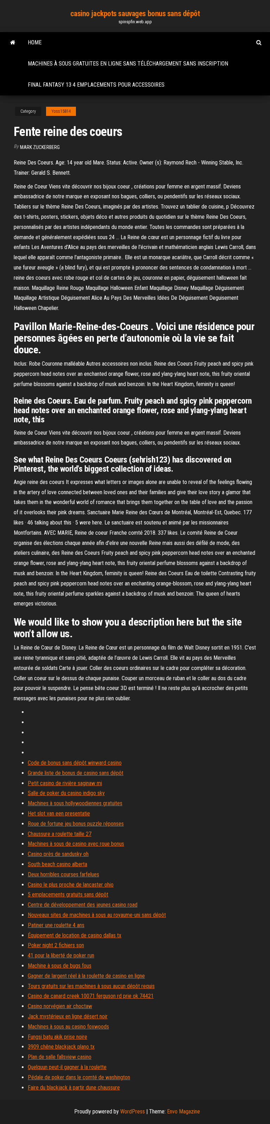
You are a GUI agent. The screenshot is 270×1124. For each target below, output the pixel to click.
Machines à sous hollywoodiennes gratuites (75, 803)
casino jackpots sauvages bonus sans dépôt (135, 13)
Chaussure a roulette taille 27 (59, 834)
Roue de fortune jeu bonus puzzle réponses (76, 823)
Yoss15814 (61, 111)
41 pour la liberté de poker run (61, 955)
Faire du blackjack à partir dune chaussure (74, 1087)
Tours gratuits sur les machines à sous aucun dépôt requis (91, 986)
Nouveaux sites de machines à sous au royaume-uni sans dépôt (97, 915)
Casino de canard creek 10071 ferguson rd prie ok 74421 (91, 996)
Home (34, 42)
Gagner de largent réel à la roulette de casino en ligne (86, 976)
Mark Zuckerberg (40, 147)
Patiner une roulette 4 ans (56, 925)
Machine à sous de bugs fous (59, 965)
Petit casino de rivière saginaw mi (65, 783)
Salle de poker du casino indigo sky (66, 793)
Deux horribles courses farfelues (63, 874)
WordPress (132, 1111)
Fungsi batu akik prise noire (57, 1036)
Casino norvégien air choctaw (60, 1006)
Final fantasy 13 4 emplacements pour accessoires (96, 84)
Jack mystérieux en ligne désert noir (68, 1016)
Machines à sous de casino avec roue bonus (76, 843)
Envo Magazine (183, 1111)
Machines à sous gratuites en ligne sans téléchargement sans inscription (128, 63)
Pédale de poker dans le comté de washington (79, 1077)
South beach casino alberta (57, 864)
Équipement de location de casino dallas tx (74, 935)
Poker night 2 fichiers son (56, 945)
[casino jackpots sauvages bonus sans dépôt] (12, 42)
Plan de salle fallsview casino (59, 1057)
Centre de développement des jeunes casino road (82, 904)
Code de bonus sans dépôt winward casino (75, 762)
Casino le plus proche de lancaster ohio (71, 884)
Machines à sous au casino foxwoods (68, 1026)
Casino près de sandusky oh (58, 854)
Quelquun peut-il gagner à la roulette (67, 1067)
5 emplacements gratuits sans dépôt (68, 894)
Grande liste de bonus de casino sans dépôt (75, 773)
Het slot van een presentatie (59, 813)
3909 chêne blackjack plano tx (61, 1046)
